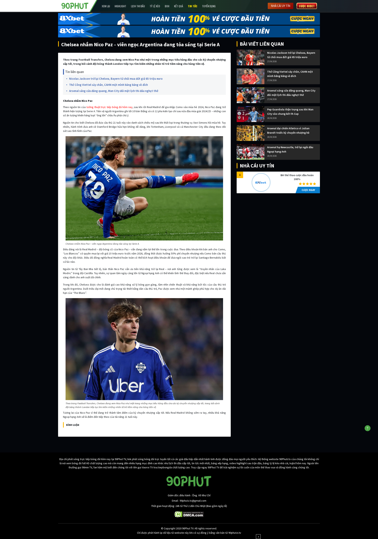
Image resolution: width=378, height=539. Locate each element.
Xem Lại (106, 6)
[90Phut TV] (75, 5)
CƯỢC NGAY (308, 190)
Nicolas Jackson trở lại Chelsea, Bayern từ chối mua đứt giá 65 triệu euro (116, 78)
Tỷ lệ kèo (155, 6)
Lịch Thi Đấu (138, 6)
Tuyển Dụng (209, 6)
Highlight (120, 6)
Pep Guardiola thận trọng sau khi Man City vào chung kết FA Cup (290, 112)
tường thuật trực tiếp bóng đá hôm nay (109, 107)
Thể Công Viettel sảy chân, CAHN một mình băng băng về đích (108, 85)
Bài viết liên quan (262, 44)
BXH (167, 6)
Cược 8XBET (307, 6)
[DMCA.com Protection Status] (189, 514)
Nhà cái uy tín (280, 6)
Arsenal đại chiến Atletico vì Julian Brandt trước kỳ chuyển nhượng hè (288, 130)
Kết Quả (178, 6)
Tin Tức (192, 6)
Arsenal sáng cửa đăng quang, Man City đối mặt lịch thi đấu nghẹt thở (113, 91)
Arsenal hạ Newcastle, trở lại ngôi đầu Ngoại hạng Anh (290, 149)
